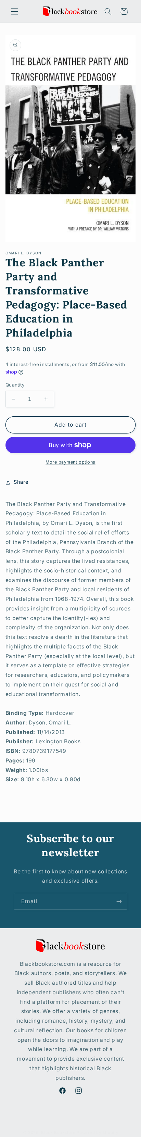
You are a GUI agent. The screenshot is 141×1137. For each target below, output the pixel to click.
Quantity (15, 385)
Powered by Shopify (97, 1132)
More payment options (70, 462)
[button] (14, 11)
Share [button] (21, 482)
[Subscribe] (119, 901)
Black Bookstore (58, 1132)
